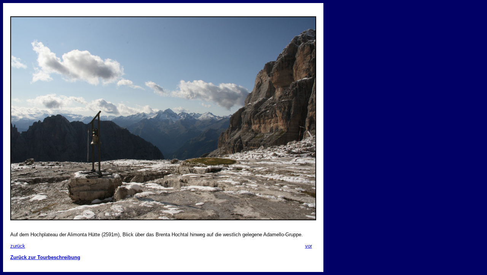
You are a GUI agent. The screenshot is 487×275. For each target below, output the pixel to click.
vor (308, 246)
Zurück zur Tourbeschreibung (45, 257)
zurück (17, 246)
